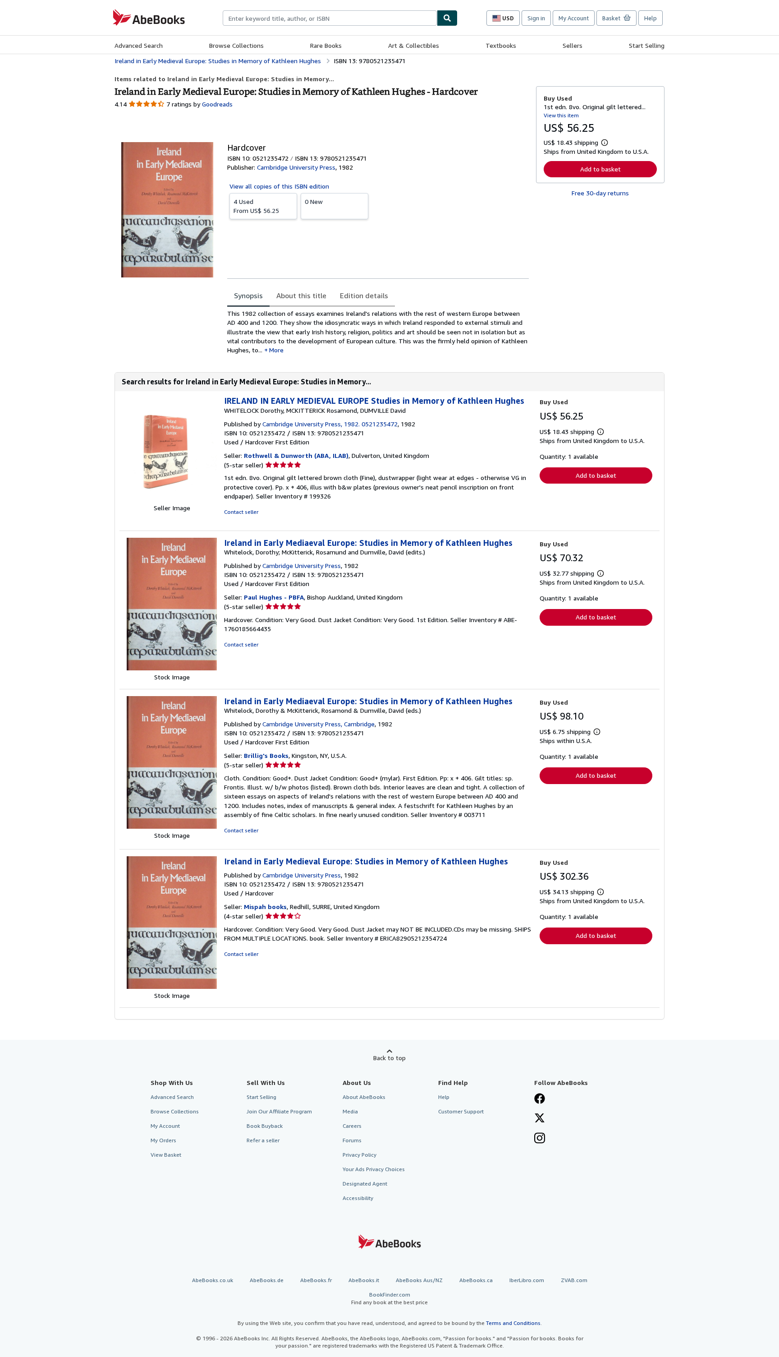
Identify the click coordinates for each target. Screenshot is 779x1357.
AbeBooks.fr (316, 1280)
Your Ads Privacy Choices (374, 1169)
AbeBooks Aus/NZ (419, 1280)
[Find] (447, 18)
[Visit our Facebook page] (539, 1099)
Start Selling (646, 45)
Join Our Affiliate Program (279, 1111)
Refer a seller (263, 1140)
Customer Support (461, 1111)
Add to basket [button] (600, 169)
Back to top (389, 1058)
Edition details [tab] (364, 295)
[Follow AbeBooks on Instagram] (539, 1139)
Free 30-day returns (600, 193)
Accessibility (358, 1198)
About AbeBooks (364, 1097)
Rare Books (326, 45)
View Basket (166, 1154)
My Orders (163, 1140)
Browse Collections (236, 45)
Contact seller (241, 511)
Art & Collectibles (413, 45)
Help (650, 18)
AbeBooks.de (267, 1280)
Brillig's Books (266, 755)
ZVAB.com (574, 1280)
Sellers (572, 45)
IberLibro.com (526, 1280)
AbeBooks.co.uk (212, 1280)
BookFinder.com (389, 1298)
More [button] (276, 350)
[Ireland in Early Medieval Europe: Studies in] (172, 986)
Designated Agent (365, 1183)
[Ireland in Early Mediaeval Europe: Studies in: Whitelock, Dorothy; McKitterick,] (172, 668)
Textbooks (501, 45)
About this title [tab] (301, 295)
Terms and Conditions (513, 1323)
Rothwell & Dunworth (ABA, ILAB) (296, 455)
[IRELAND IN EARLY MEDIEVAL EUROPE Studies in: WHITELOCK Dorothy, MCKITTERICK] (172, 499)
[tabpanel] (378, 332)
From (256, 206)
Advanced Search (139, 45)
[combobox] (330, 18)
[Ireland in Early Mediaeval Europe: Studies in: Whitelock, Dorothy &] (172, 826)
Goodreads (217, 104)
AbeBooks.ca (476, 1280)
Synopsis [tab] (248, 295)
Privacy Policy (359, 1154)
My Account (574, 18)
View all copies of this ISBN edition (279, 186)
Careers (352, 1125)
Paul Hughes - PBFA (274, 597)
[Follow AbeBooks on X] (539, 1118)
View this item (561, 115)
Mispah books (265, 906)
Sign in (536, 18)
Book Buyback (265, 1125)
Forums (352, 1140)
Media (350, 1111)
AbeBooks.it (363, 1280)
